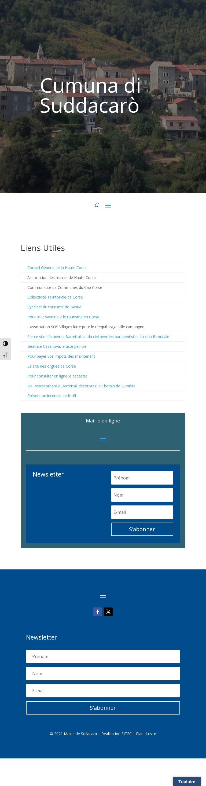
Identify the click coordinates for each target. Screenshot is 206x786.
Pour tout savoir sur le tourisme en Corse (63, 316)
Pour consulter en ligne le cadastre (57, 376)
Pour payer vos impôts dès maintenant (61, 356)
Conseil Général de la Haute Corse (57, 267)
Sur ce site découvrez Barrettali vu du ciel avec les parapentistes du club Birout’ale (98, 336)
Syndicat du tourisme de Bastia (54, 306)
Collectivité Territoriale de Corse (55, 297)
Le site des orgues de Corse (51, 366)
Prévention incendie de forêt (51, 395)
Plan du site (146, 733)
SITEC (127, 733)
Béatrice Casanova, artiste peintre (56, 346)
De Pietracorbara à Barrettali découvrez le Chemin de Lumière (81, 385)
